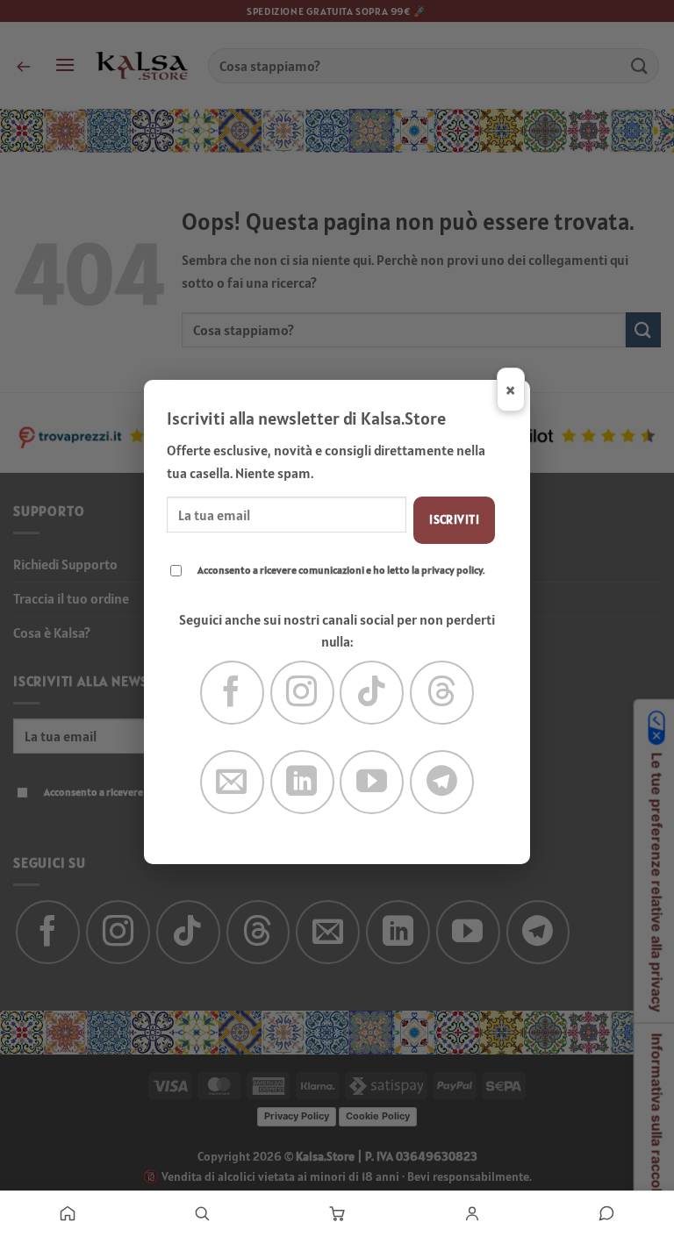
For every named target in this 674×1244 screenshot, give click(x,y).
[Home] (67, 1213)
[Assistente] (606, 1213)
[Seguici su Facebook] (232, 693)
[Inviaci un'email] (232, 782)
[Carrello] (337, 1213)
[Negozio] (202, 1213)
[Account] (472, 1213)
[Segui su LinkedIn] (302, 782)
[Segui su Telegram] (442, 782)
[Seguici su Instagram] (302, 693)
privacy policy (452, 569)
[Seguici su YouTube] (372, 782)
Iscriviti (454, 519)
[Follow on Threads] (442, 693)
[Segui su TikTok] (372, 693)
